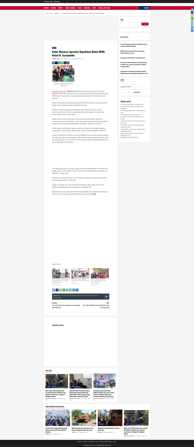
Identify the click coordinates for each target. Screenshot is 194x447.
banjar (137, 92)
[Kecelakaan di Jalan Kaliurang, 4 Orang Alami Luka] (110, 418)
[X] (192, 12)
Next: (96, 305)
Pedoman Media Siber (105, 441)
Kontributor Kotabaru (51, 398)
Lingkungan (87, 8)
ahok (138, 89)
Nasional (53, 8)
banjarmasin (125, 86)
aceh (128, 84)
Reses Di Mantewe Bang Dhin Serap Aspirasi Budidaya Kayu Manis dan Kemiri (98, 280)
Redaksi (48, 434)
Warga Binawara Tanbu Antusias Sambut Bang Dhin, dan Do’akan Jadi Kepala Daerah (60, 280)
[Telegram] (192, 24)
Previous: (66, 305)
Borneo (60, 8)
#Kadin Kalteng (133, 84)
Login (114, 441)
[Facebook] (192, 9)
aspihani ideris (138, 87)
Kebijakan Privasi (93, 441)
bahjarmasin (122, 92)
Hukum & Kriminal (70, 8)
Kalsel (54, 48)
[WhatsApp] (192, 18)
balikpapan (131, 92)
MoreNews (100, 445)
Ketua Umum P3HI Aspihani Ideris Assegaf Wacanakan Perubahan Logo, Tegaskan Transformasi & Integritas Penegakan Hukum (55, 393)
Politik (80, 8)
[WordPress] (192, 27)
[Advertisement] (80, 28)
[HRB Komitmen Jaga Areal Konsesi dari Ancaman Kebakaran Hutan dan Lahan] (84, 418)
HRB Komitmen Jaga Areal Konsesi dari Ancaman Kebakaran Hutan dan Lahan (82, 429)
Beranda (79, 441)
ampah (142, 87)
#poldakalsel (145, 89)
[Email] (192, 15)
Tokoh (94, 8)
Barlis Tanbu (56, 58)
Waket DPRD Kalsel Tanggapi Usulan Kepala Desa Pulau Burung (80, 279)
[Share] (192, 30)
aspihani (134, 89)
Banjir (131, 89)
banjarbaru (138, 84)
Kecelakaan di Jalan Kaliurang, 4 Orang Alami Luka (132, 58)
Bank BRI (122, 84)
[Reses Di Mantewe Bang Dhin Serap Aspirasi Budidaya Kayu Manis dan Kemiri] (100, 273)
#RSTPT (125, 84)
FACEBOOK (146, 8)
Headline (46, 8)
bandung (133, 87)
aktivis (127, 92)
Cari (121, 20)
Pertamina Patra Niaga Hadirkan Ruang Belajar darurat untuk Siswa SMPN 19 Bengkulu (56, 430)
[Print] (192, 21)
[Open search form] (137, 7)
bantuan (140, 89)
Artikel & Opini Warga (104, 8)
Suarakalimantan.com (59, 91)
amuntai (142, 92)
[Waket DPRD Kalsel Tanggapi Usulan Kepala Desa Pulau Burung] (80, 273)
